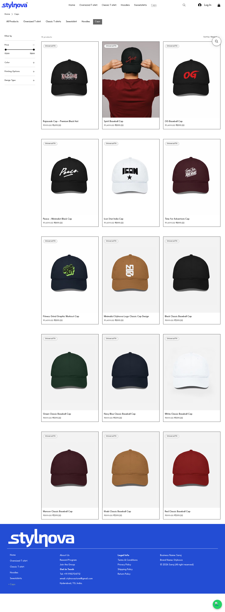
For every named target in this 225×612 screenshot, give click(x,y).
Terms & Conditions (128, 560)
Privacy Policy (124, 565)
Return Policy (124, 574)
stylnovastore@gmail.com (79, 579)
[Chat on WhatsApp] (217, 604)
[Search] (184, 5)
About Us (64, 555)
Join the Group (67, 565)
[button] (219, 5)
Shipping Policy (125, 569)
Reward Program (68, 560)
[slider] (6, 49)
